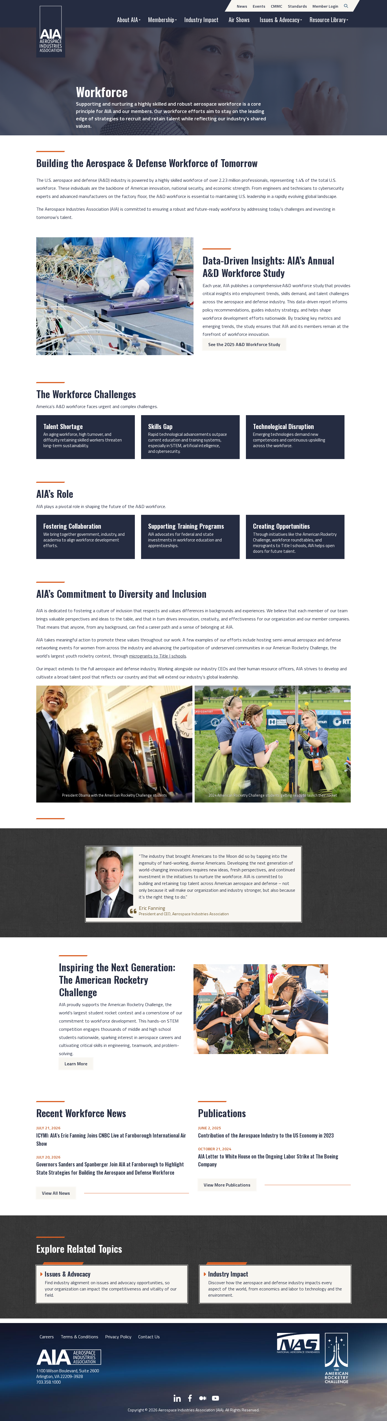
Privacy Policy (118, 1336)
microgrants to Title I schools (157, 655)
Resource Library (328, 19)
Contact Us (149, 1336)
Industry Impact (201, 19)
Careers (47, 1336)
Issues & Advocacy (279, 19)
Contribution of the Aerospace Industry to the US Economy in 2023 (266, 1135)
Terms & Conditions (79, 1336)
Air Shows (239, 19)
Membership (161, 19)
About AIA (127, 19)
